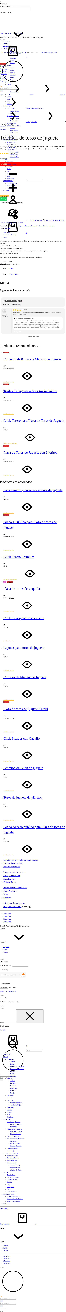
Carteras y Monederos (17, 1069)
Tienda (31, 95)
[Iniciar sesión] (13, 206)
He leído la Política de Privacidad (12, 203)
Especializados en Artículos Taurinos (11, 33)
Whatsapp (3, 199)
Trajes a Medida (15, 1165)
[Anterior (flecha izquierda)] (0, 1311)
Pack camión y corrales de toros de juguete (32, 490)
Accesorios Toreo (11, 142)
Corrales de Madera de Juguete (24, 677)
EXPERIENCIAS (8, 1194)
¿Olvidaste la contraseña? (8, 991)
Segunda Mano (15, 1167)
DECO (5, 1172)
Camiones (12, 128)
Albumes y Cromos (11, 164)
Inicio (2, 95)
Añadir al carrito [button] (8, 382)
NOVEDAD (6, 41)
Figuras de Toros (15, 1134)
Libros (9, 1189)
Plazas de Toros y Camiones (13, 125)
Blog (5, 894)
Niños (16, 274)
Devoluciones (9, 879)
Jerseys (9, 1112)
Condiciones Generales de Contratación (20, 860)
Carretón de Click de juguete (23, 768)
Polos (8, 1114)
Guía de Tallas (9, 882)
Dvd (8, 1184)
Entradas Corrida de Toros (15, 1199)
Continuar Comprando (8, 9)
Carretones (13, 1127)
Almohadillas (10, 161)
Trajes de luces (11, 1163)
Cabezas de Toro (11, 166)
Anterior (2, 127)
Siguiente (3, 129)
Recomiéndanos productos (15, 887)
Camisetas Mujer (15, 1105)
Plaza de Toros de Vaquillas (22, 589)
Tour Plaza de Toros (13, 1196)
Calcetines (10, 1095)
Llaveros (13, 1076)
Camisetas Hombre (16, 1102)
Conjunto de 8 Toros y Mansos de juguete (32, 359)
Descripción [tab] (6, 232)
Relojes (12, 1093)
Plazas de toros (14, 130)
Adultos (11, 274)
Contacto (7, 897)
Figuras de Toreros (16, 1131)
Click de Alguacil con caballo (23, 618)
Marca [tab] (5, 237)
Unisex (11, 268)
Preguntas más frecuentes (14, 872)
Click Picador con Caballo (21, 738)
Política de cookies (11, 866)
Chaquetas (10, 1107)
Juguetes (62, 95)
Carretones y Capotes (13, 1122)
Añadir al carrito (5, 196)
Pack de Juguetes (12, 1148)
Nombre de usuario (6, 965)
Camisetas (10, 1100)
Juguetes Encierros (13, 1136)
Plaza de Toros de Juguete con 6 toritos (30, 452)
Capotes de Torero (11, 145)
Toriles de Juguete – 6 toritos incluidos (30, 391)
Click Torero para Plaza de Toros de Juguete (33, 420)
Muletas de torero (12, 1160)
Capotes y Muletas (16, 1124)
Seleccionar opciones (10, 443)
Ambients (8, 228)
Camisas (9, 1098)
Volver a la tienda (15, 6)
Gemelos (13, 1086)
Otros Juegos (11, 1151)
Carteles (9, 1182)
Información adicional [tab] (9, 234)
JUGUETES (7, 1119)
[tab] (6, 304)
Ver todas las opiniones (33, 336)
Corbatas (9, 1110)
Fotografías (10, 1187)
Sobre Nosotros (10, 891)
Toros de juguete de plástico (22, 797)
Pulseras (12, 1090)
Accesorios (10, 1059)
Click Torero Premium (18, 557)
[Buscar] (1, 1079)
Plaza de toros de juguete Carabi (25, 709)
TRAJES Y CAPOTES (10, 1153)
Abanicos (13, 1061)
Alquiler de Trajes (16, 1170)
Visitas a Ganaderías (13, 1201)
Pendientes (13, 1088)
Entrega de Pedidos (11, 875)
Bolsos (12, 1064)
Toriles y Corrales (14, 132)
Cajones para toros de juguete (23, 648)
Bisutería (9, 1078)
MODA (5, 43)
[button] (3, 199)
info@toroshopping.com (49, 52)
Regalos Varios (11, 1192)
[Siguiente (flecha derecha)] (2, 1311)
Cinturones (13, 1071)
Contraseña (3, 969)
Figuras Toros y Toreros (14, 1129)
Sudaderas (10, 1117)
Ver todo (2, 1030)
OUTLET (6, 1204)
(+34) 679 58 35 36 (12, 906)
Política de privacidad (12, 863)
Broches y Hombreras (17, 1066)
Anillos (12, 1081)
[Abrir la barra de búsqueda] (1, 1075)
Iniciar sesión (4, 987)
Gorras (12, 1074)
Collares (12, 1083)
